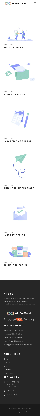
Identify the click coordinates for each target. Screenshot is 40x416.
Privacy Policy (8, 373)
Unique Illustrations (19, 188)
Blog (5, 366)
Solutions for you (17, 265)
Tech (11, 44)
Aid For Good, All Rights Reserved (22, 408)
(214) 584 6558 (12, 394)
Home (6, 359)
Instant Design (14, 235)
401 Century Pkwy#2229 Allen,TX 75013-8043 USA (14, 384)
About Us (7, 362)
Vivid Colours (13, 47)
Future (6, 44)
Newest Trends (14, 94)
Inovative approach (18, 141)
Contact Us (7, 370)
